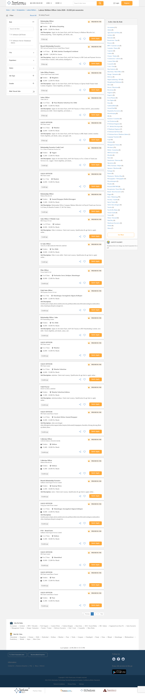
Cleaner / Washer (112, 56)
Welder (109, 225)
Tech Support (44, 626)
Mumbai (60, 637)
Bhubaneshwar (129, 637)
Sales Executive (131, 626)
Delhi (37, 637)
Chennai (30, 637)
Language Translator (113, 137)
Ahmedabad (13, 637)
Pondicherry (13, 639)
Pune (67, 637)
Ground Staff (111, 108)
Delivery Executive (60, 628)
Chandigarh (89, 637)
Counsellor (110, 64)
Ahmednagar (118, 637)
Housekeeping (111, 113)
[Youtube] (123, 659)
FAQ (31, 666)
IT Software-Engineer (113, 124)
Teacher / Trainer (46, 628)
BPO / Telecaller (33, 626)
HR (108, 116)
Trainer (109, 215)
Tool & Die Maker (112, 210)
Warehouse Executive (113, 223)
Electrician (110, 90)
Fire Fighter (110, 100)
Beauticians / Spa (112, 40)
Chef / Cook (72, 628)
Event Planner (111, 98)
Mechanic (110, 147)
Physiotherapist (111, 181)
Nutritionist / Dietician (113, 160)
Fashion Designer (68, 626)
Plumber (109, 184)
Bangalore (23, 637)
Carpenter (110, 51)
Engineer (110, 92)
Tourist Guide (111, 212)
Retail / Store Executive (114, 191)
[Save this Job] (84, 38)
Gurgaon (80, 637)
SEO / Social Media (91, 626)
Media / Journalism (112, 150)
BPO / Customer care (113, 45)
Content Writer (111, 61)
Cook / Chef (110, 66)
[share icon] (80, 38)
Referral (42, 666)
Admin (109, 30)
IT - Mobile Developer (113, 126)
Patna (103, 637)
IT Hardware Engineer (113, 129)
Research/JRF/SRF (112, 186)
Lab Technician (111, 121)
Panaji (97, 637)
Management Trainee (113, 145)
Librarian (110, 142)
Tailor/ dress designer (113, 205)
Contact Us (11, 666)
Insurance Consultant (113, 118)
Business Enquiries (21, 666)
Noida (73, 637)
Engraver (110, 95)
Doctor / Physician (112, 87)
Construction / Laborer (113, 58)
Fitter (109, 103)
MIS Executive (111, 152)
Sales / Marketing (112, 197)
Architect (110, 35)
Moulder (109, 155)
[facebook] (118, 659)
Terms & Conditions (59, 684)
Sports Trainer (111, 202)
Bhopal (110, 637)
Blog (36, 666)
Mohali (22, 639)
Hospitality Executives (114, 111)
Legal (109, 139)
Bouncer (109, 43)
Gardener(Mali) (111, 105)
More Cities (36, 639)
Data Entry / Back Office (114, 71)
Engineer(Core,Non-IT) (116, 626)
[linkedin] (113, 659)
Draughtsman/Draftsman (114, 82)
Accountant (110, 27)
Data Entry (79, 626)
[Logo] (16, 3)
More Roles (91, 628)
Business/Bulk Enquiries (38, 654)
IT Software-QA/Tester (113, 131)
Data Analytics (111, 69)
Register (127, 3)
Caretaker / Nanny (112, 48)
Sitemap (81, 684)
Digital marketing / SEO (114, 79)
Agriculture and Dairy (113, 32)
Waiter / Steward (112, 218)
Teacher (109, 207)
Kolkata (53, 637)
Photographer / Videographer (115, 178)
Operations (110, 163)
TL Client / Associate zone (16, 654)
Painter (109, 173)
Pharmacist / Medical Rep (114, 176)
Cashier (109, 53)
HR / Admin (103, 626)
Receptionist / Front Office (115, 189)
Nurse (109, 158)
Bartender (110, 38)
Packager (110, 171)
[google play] (119, 671)
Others (109, 228)
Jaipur (28, 639)
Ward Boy (110, 220)
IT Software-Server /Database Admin (117, 134)
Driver (109, 85)
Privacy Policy (72, 684)
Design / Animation (113, 74)
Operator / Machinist (113, 168)
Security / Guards (112, 199)
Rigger (109, 194)
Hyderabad (45, 637)
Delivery (109, 77)
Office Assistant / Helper (114, 165)
